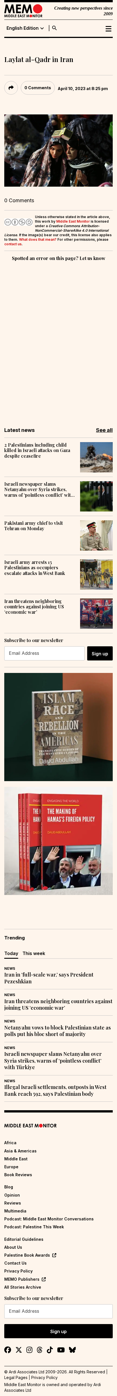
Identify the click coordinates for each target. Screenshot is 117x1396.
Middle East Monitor (73, 221)
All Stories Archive (22, 1287)
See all (104, 430)
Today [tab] (11, 953)
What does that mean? (38, 239)
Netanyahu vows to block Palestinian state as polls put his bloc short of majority (57, 1030)
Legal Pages (16, 1377)
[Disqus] (58, 340)
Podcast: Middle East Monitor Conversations (49, 1218)
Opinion (12, 1195)
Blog (8, 1186)
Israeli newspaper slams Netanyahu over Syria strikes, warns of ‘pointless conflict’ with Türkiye (38, 489)
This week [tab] (33, 953)
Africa (10, 1142)
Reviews (12, 1203)
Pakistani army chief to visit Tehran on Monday (33, 525)
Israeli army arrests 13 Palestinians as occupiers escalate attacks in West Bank (34, 567)
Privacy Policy (18, 1271)
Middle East (16, 1158)
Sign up (100, 654)
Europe (11, 1166)
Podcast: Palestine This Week (34, 1226)
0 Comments (37, 87)
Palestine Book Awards (27, 1255)
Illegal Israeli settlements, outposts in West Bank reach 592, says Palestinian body (55, 1090)
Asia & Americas (20, 1150)
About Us (13, 1247)
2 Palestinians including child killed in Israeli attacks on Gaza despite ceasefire (37, 450)
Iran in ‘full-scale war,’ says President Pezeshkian (48, 977)
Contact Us (15, 1263)
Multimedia (15, 1211)
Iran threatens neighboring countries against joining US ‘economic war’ (34, 606)
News (9, 968)
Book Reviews (18, 1174)
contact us (13, 244)
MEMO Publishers (21, 1279)
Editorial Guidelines (23, 1239)
